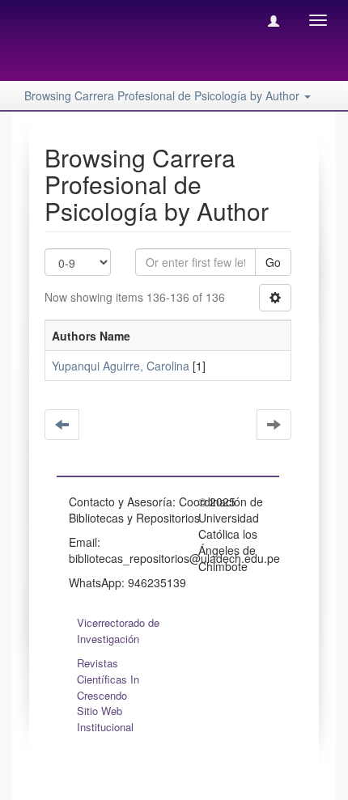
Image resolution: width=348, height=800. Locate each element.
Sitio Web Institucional (105, 718)
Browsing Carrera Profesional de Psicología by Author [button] (163, 95)
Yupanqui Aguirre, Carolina (120, 366)
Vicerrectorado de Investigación (118, 630)
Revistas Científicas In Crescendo (108, 679)
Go (273, 262)
